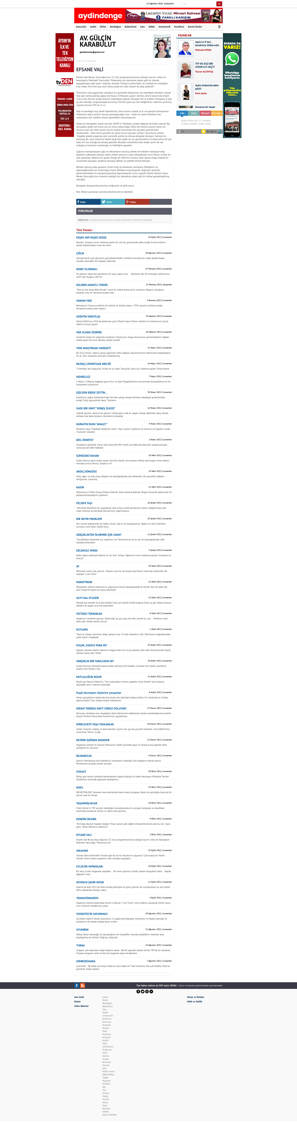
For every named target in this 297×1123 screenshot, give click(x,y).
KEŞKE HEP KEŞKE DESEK (91, 238)
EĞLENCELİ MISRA (87, 551)
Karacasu (106, 1022)
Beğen (83, 202)
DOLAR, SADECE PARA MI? (91, 645)
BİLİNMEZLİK (84, 756)
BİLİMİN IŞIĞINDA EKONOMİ (92, 740)
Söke (104, 1043)
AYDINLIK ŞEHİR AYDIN (90, 882)
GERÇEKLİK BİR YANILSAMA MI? (95, 661)
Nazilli (105, 1040)
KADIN (80, 487)
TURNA (80, 946)
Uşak (104, 1105)
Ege (104, 1087)
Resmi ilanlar (195, 26)
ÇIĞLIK (80, 253)
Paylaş (133, 202)
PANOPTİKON (84, 582)
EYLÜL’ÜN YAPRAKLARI (89, 867)
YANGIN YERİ (84, 301)
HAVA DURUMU (109, 1115)
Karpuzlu (106, 1025)
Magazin (106, 1080)
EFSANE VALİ (84, 835)
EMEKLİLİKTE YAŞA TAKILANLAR (95, 724)
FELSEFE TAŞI (84, 503)
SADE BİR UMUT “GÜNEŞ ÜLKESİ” (95, 408)
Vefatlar (106, 1084)
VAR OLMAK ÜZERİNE (89, 332)
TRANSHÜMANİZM (87, 898)
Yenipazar (107, 1050)
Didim (151, 26)
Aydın (93, 26)
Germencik (164, 26)
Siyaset (105, 1065)
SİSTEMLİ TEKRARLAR (89, 614)
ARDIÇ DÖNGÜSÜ (86, 472)
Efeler (103, 26)
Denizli (105, 1099)
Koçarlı (105, 1028)
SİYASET (81, 772)
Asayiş (105, 1059)
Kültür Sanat (108, 1071)
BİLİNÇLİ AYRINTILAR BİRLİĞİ (93, 364)
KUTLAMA (82, 630)
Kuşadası (106, 1034)
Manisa (105, 1093)
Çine (142, 26)
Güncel (105, 1056)
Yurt (104, 1090)
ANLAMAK (82, 851)
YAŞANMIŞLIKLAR (86, 803)
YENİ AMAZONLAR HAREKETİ (93, 348)
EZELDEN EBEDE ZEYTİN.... (92, 393)
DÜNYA (105, 1111)
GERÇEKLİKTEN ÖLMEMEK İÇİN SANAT (98, 535)
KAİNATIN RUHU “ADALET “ (92, 424)
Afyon (105, 1102)
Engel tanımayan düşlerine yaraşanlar (98, 693)
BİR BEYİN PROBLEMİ (89, 519)
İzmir (104, 1053)
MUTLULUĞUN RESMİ (88, 677)
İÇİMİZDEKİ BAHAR (87, 456)
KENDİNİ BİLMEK (86, 819)
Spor (104, 1068)
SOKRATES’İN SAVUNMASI (92, 914)
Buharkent (130, 26)
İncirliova (179, 26)
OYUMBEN (82, 930)
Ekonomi (106, 1062)
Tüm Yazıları (84, 230)
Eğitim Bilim (108, 1074)
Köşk (104, 1031)
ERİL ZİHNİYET (85, 440)
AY (77, 566)
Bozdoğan (115, 26)
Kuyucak (106, 1037)
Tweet (109, 202)
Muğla (105, 1096)
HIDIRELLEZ (83, 377)
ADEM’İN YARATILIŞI (88, 317)
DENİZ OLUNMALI (86, 269)
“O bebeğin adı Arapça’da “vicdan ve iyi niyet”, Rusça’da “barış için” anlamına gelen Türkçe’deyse (122, 368)
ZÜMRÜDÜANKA (85, 961)
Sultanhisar (107, 1046)
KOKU (79, 788)
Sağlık (105, 1077)
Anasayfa (81, 26)
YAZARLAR (185, 35)
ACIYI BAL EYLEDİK (87, 598)
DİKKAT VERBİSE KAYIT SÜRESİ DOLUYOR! (101, 709)
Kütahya (106, 1108)
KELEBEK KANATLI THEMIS (92, 285)
